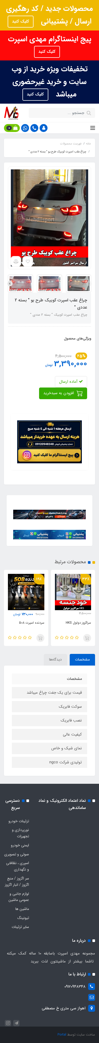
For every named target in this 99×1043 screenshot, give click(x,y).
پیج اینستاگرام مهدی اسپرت (49, 39)
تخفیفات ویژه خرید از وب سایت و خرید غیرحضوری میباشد (50, 81)
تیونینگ (23, 918)
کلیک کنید (20, 21)
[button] (44, 128)
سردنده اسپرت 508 (31, 622)
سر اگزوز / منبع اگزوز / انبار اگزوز (17, 881)
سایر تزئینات (20, 927)
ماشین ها (22, 909)
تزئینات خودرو (18, 821)
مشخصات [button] (82, 659)
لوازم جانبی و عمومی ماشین (18, 897)
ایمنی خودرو (20, 845)
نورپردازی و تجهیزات (20, 833)
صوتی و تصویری (16, 854)
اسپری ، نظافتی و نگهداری (17, 866)
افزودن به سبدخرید (59, 393)
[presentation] (89, 283)
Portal (62, 1034)
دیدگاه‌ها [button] (55, 659)
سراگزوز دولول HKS (78, 622)
